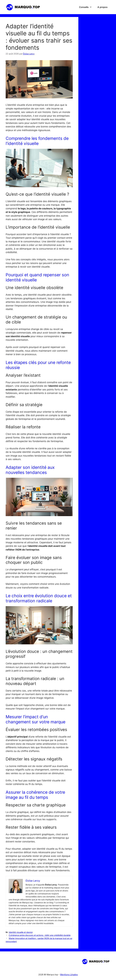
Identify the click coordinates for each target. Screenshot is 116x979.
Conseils (84, 7)
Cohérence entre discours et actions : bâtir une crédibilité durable (39, 935)
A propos (102, 7)
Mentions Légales (69, 974)
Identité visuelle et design (21, 932)
